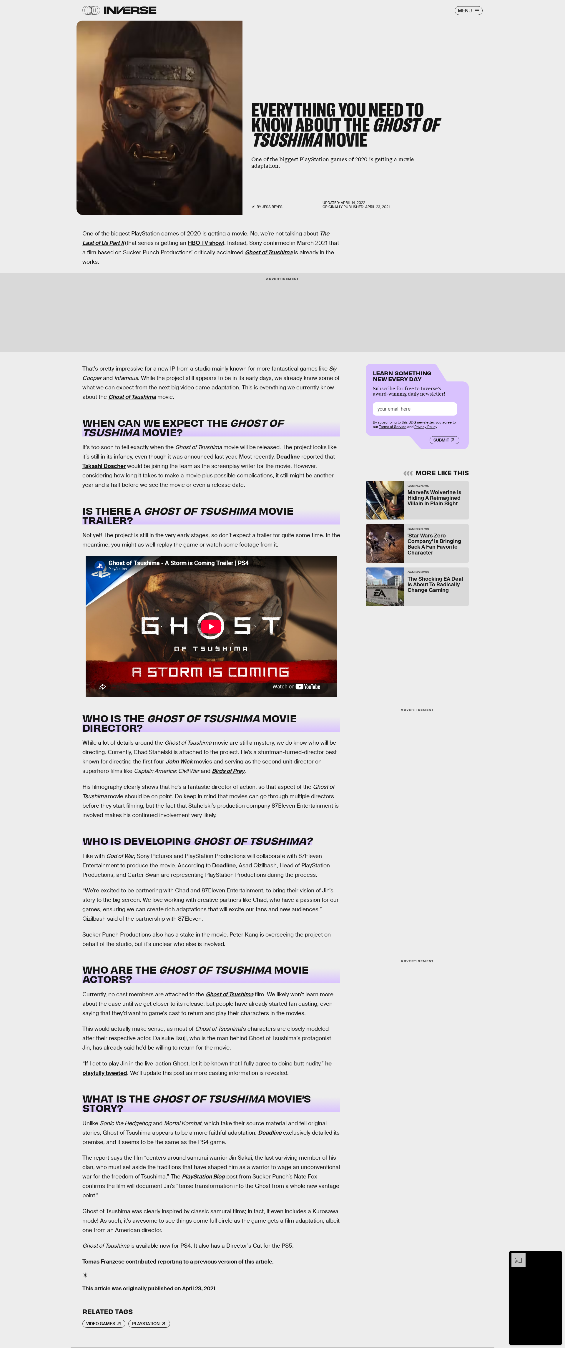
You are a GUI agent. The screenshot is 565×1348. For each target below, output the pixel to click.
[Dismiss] (555, 1256)
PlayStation (145, 1323)
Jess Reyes (272, 207)
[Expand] (515, 1256)
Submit (441, 440)
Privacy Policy (425, 426)
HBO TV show (205, 243)
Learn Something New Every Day (402, 375)
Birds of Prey (228, 771)
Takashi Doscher (104, 466)
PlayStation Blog (203, 1176)
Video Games (100, 1323)
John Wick (179, 761)
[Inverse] (130, 10)
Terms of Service (392, 426)
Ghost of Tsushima (269, 252)
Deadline (288, 456)
